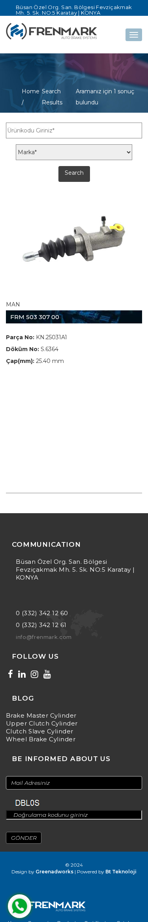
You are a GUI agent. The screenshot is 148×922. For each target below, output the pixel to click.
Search (74, 172)
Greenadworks (54, 872)
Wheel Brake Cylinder (40, 739)
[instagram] (34, 674)
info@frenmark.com (44, 637)
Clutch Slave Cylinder (39, 731)
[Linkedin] (22, 674)
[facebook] (10, 674)
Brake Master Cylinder (41, 715)
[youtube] (47, 674)
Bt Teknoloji (121, 872)
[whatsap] (19, 906)
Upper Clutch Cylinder (41, 723)
